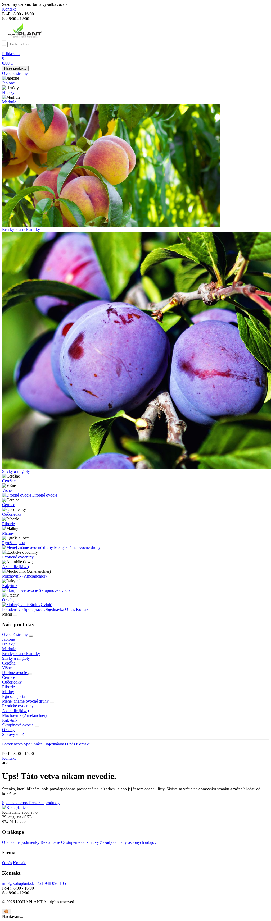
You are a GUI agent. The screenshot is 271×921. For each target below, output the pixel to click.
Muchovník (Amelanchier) (24, 576)
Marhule (9, 102)
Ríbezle (8, 523)
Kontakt (82, 609)
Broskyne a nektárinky (21, 229)
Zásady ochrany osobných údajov (128, 842)
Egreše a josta (13, 542)
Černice (8, 504)
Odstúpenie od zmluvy (80, 842)
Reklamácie (50, 842)
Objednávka (54, 609)
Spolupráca (33, 609)
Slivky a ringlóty (16, 471)
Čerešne (9, 481)
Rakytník (9, 585)
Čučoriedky (12, 514)
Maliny (8, 533)
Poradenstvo (12, 609)
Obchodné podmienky (20, 842)
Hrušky (8, 92)
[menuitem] (135, 73)
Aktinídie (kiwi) (15, 566)
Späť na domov (15, 802)
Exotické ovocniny (18, 557)
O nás (70, 609)
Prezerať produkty (44, 802)
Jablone (8, 83)
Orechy (8, 600)
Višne (7, 490)
